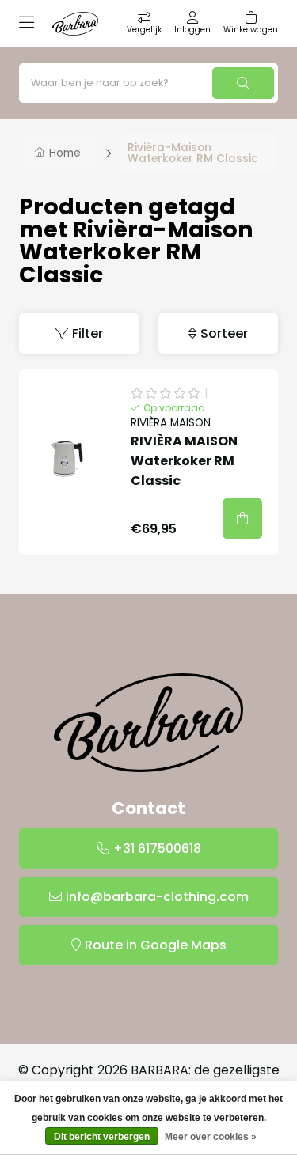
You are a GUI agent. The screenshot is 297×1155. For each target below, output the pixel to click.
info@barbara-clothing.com (157, 897)
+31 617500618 (157, 848)
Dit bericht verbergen (102, 1136)
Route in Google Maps (156, 945)
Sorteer (224, 333)
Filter (87, 333)
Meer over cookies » (211, 1136)
